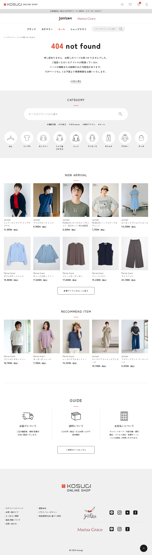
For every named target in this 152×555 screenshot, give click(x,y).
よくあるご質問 (12, 516)
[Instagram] (119, 512)
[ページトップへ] (143, 548)
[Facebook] (135, 512)
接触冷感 (52, 124)
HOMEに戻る (76, 81)
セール (61, 29)
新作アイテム (89, 124)
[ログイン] (121, 4)
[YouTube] (127, 512)
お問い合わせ (11, 523)
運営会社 (42, 508)
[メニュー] (146, 4)
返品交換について (13, 520)
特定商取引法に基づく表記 (50, 516)
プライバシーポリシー (48, 512)
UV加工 (63, 124)
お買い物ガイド (12, 512)
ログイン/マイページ (14, 508)
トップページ (9, 37)
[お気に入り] (130, 4)
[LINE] (112, 512)
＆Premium (75, 124)
